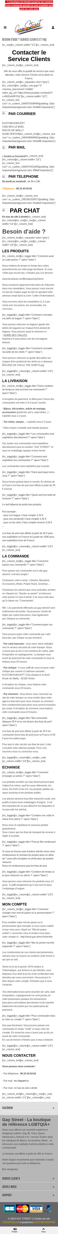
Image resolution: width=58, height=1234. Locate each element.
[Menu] (5, 27)
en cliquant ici (21, 1080)
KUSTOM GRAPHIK (44, 1222)
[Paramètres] (53, 27)
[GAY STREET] (29, 27)
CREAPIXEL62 (11, 1222)
